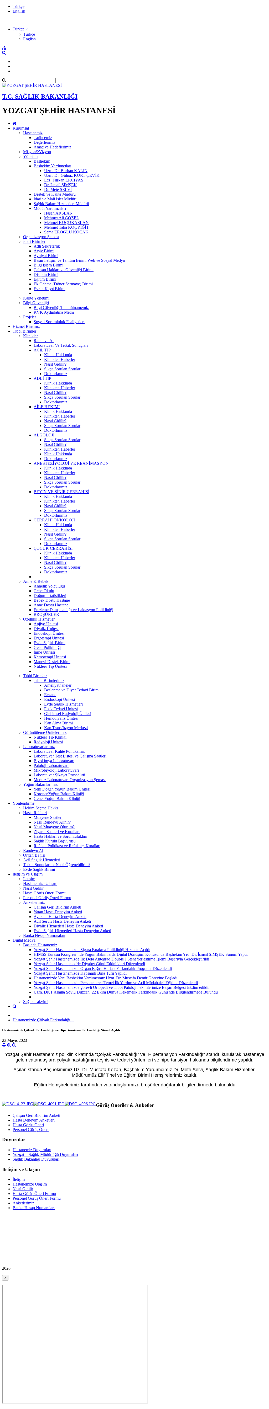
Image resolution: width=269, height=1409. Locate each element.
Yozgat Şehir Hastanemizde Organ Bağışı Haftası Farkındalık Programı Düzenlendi (103, 968)
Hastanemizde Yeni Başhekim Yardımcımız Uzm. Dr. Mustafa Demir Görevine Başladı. (106, 978)
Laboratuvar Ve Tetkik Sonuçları (61, 345)
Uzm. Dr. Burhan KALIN (65, 170)
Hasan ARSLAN (58, 213)
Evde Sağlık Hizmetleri (63, 704)
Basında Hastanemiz (40, 945)
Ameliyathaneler (57, 685)
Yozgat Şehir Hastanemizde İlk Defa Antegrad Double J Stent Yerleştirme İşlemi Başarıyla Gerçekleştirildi (121, 959)
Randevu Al (44, 340)
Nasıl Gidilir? (55, 364)
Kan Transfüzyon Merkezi (66, 727)
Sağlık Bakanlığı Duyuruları (36, 1159)
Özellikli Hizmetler (39, 619)
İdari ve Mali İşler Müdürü (55, 199)
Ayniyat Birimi (46, 255)
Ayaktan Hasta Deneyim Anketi (60, 916)
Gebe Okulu (44, 591)
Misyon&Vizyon (37, 152)
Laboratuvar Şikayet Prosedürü (59, 775)
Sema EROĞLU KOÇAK (66, 232)
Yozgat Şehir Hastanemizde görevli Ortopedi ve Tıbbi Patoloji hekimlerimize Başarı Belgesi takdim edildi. (121, 987)
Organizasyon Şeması (41, 236)
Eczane (50, 694)
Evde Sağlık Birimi (49, 643)
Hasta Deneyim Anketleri (34, 1120)
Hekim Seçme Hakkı (40, 808)
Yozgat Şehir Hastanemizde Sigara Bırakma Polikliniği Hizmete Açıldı (92, 949)
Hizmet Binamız (26, 326)
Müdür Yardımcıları (50, 208)
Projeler (29, 317)
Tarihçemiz (43, 137)
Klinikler (30, 336)
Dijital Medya (24, 940)
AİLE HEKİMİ (47, 406)
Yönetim (30, 156)
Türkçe (18, 6)
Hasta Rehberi (35, 812)
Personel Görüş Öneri (31, 1129)
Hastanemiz (33, 133)
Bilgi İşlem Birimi (48, 265)
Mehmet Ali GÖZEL (61, 218)
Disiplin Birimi (46, 274)
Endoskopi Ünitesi (49, 633)
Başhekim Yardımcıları (52, 166)
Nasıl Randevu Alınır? (52, 822)
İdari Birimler (34, 241)
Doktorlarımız (55, 373)
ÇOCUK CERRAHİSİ (53, 548)
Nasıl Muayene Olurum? (54, 827)
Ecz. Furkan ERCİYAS (63, 180)
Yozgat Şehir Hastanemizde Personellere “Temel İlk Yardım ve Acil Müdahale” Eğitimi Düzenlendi (116, 982)
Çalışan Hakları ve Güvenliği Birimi (64, 270)
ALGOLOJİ (44, 435)
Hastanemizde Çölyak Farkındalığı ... (43, 1020)
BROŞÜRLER (46, 614)
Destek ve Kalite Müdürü (55, 194)
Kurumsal (21, 128)
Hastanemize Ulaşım (40, 883)
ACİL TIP (42, 350)
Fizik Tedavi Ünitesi (61, 709)
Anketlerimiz (34, 902)
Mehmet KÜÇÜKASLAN (66, 222)
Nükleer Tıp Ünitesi (50, 666)
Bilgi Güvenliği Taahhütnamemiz (61, 307)
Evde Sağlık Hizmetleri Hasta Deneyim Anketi (72, 930)
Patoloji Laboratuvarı (51, 765)
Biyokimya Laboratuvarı (54, 761)
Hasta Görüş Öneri (28, 1125)
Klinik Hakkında (58, 355)
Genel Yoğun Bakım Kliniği (57, 798)
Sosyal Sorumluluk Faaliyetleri (59, 321)
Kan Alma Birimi (58, 723)
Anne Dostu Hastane (51, 605)
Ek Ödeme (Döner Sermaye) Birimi (63, 284)
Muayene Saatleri (48, 817)
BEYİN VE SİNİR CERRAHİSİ (61, 491)
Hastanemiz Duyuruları (32, 1150)
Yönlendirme (23, 803)
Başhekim (42, 161)
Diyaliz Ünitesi (46, 628)
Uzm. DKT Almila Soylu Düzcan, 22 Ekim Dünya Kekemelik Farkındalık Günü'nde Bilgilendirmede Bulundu (126, 992)
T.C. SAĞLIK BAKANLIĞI (39, 96)
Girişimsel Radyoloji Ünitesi (67, 713)
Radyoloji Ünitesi (48, 742)
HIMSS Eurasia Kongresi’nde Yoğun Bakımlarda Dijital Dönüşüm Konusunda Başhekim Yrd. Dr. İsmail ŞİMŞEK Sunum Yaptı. (141, 954)
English (19, 11)
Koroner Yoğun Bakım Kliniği (59, 794)
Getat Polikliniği (47, 647)
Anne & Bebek (35, 581)
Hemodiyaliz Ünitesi (61, 718)
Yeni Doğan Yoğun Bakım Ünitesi (62, 789)
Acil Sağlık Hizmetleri (41, 860)
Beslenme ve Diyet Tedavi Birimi (72, 690)
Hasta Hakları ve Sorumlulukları (60, 836)
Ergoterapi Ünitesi (49, 638)
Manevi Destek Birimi (52, 661)
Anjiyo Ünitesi (46, 624)
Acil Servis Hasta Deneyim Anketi (62, 921)
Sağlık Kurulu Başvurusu (55, 841)
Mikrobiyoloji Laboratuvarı (56, 770)
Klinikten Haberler (59, 359)
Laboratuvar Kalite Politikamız (59, 751)
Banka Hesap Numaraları (44, 935)
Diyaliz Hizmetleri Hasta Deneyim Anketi (68, 926)
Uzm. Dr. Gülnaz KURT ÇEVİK (72, 175)
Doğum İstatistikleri (50, 595)
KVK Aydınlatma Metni (54, 312)
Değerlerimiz (44, 142)
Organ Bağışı (34, 855)
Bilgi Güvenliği (36, 303)
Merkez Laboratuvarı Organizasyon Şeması (70, 779)
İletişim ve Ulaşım (28, 874)
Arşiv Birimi (44, 251)
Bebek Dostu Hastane (52, 600)
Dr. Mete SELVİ (58, 189)
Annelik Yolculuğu (49, 586)
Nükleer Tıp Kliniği (50, 737)
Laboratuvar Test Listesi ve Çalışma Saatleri (70, 756)
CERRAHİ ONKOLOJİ (54, 520)
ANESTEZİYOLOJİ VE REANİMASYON (71, 463)
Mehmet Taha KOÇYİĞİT (66, 227)
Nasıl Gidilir (33, 888)
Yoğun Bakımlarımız (40, 784)
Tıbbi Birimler (24, 331)
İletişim (29, 879)
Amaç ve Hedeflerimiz (52, 147)
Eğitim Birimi (45, 279)
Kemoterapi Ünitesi (50, 657)
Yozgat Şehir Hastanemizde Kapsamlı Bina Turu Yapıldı (80, 973)
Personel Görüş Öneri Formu (47, 897)
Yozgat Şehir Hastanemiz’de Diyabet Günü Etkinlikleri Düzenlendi (89, 964)
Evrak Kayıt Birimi (49, 288)
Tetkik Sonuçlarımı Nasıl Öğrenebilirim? (56, 864)
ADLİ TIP (42, 378)
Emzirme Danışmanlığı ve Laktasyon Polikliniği (73, 609)
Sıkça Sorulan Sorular (62, 369)
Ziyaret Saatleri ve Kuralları (57, 831)
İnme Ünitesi (44, 652)
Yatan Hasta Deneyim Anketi (58, 912)
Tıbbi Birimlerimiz (49, 680)
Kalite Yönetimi (36, 298)
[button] (20, 29)
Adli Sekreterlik (47, 246)
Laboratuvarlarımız (39, 746)
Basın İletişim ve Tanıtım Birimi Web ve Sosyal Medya (79, 260)
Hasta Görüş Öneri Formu (44, 893)
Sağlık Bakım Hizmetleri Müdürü (61, 203)
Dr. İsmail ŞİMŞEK (60, 185)
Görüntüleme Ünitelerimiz (44, 732)
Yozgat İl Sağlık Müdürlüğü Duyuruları (45, 1154)
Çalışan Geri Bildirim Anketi (57, 907)
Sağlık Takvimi (35, 1001)
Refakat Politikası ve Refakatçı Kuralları (67, 846)
